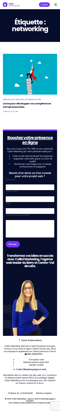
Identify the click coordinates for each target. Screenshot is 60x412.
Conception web (36, 359)
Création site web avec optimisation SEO (22, 99)
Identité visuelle (36, 365)
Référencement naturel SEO (36, 362)
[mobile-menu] (55, 4)
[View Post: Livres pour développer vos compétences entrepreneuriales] (30, 74)
